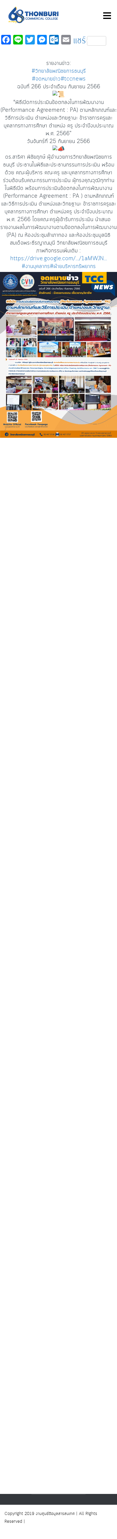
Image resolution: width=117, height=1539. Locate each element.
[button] (58, 467)
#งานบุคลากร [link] (36, 266)
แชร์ (79, 41)
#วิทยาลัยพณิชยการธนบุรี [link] (59, 71)
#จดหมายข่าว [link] (46, 79)
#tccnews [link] (73, 79)
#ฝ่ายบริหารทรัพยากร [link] (73, 266)
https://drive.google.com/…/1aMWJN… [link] (58, 259)
